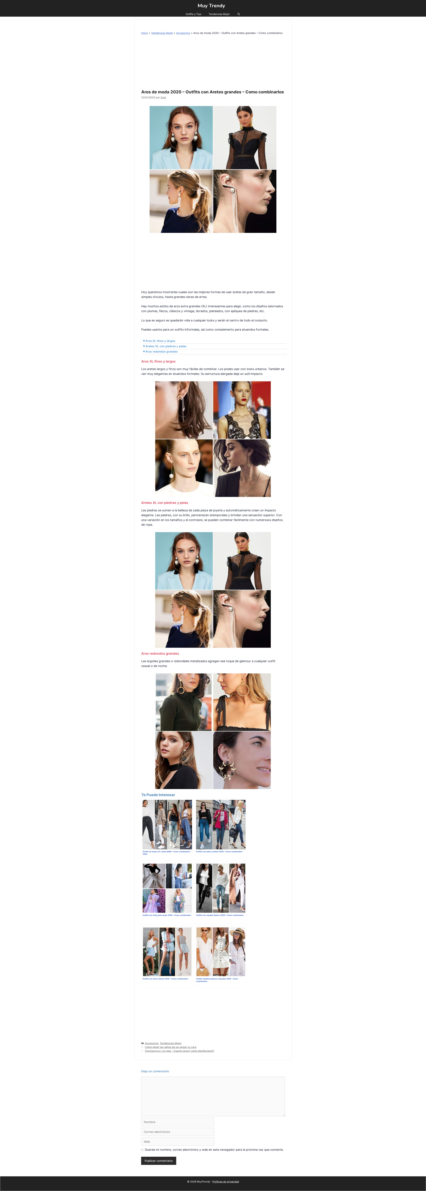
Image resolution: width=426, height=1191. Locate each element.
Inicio (144, 33)
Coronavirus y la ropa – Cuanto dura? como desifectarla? (179, 1051)
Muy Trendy (211, 5)
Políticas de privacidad (226, 1181)
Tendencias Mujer (219, 14)
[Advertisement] (214, 63)
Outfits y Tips (193, 14)
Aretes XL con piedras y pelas (165, 346)
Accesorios (183, 33)
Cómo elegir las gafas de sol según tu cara (170, 1047)
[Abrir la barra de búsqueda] (238, 14)
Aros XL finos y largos (160, 341)
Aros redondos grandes (161, 351)
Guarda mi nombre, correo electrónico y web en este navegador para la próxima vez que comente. (214, 1149)
